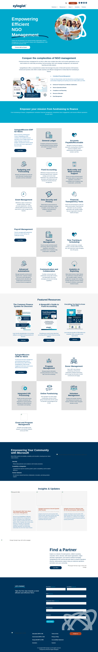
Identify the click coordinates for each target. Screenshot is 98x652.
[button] (66, 3)
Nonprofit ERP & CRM (37, 639)
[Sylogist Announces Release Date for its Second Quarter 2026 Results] (74, 498)
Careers (54, 642)
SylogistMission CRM (24, 514)
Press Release (56, 511)
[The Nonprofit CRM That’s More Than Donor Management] (23, 499)
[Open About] (72, 7)
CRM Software (17, 514)
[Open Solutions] (57, 7)
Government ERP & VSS (38, 636)
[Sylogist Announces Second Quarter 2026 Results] (49, 498)
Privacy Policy (55, 636)
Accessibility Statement (58, 639)
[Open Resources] (65, 7)
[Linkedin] (79, 3)
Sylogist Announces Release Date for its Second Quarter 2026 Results (74, 509)
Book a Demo (50, 621)
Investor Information (43, 511)
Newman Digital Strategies (52, 649)
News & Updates (50, 511)
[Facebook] (86, 3)
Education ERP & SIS (37, 633)
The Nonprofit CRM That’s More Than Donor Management (22, 512)
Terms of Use (55, 633)
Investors (34, 642)
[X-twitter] (81, 3)
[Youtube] (84, 3)
